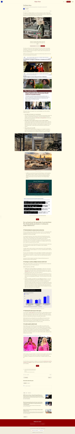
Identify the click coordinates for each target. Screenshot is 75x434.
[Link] (22, 224)
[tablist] (26, 383)
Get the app (41, 430)
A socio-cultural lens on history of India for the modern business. (32, 405)
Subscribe (68, 1)
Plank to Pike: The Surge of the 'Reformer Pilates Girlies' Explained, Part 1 (33, 410)
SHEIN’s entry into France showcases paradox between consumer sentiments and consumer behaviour (33, 397)
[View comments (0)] (26, 11)
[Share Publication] (65, 1)
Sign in (73, 1)
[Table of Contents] (0, 217)
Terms (39, 428)
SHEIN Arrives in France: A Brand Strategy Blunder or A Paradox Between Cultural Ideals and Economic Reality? (33, 396)
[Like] (24, 11)
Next (49, 377)
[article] (37, 397)
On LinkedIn (29, 362)
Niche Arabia (31, 312)
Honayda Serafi (43, 117)
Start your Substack (35, 430)
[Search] (63, 1)
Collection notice (43, 428)
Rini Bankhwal (27, 8)
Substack (33, 432)
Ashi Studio (37, 117)
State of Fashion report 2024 (42, 215)
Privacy (37, 428)
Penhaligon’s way (27, 271)
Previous (26, 377)
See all (25, 416)
